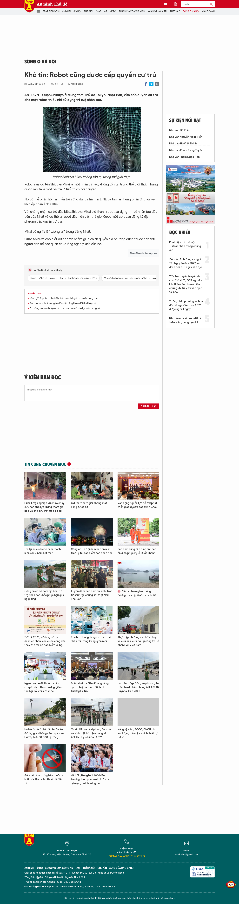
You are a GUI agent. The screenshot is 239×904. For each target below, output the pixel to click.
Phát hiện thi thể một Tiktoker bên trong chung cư (185, 246)
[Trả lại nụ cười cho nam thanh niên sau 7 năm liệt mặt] (45, 532)
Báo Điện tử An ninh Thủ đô (29, 6)
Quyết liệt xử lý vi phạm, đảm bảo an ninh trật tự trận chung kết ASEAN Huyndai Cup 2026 (91, 733)
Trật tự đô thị (51, 11)
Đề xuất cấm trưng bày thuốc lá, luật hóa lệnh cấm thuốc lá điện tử (44, 779)
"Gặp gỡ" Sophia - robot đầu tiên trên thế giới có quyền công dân (64, 298)
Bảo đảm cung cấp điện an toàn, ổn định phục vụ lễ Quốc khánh (137, 551)
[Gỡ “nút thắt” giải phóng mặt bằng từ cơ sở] (92, 486)
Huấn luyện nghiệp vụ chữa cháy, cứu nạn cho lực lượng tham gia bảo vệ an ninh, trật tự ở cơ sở (44, 507)
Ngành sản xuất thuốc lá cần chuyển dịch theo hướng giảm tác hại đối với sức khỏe (42, 687)
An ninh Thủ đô (52, 4)
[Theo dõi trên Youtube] (165, 4)
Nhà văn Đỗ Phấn (179, 130)
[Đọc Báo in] (177, 4)
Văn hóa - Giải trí (157, 11)
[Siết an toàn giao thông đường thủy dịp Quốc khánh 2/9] (138, 574)
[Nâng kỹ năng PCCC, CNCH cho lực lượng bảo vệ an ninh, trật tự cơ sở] (138, 712)
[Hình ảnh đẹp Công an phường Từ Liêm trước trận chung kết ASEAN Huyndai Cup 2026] (138, 666)
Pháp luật (101, 11)
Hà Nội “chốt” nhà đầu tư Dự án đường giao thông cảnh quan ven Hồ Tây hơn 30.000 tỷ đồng (44, 733)
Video (113, 11)
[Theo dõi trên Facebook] (161, 4)
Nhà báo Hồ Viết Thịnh (183, 143)
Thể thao (175, 11)
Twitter (151, 84)
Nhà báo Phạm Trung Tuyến (186, 150)
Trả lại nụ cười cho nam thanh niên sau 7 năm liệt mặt (42, 551)
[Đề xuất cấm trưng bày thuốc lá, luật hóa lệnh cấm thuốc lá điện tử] (45, 758)
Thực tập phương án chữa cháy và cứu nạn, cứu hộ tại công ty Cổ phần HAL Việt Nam (138, 641)
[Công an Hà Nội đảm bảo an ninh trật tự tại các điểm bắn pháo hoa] (92, 532)
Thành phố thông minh (132, 11)
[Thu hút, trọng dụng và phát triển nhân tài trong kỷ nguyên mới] (92, 620)
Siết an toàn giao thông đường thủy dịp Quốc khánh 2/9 (137, 593)
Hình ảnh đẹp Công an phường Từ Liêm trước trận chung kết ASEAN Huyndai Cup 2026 (138, 687)
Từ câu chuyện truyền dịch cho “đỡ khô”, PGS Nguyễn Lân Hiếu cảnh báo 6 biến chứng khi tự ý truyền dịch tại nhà (185, 284)
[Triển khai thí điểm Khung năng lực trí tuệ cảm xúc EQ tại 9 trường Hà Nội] (92, 666)
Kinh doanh (208, 11)
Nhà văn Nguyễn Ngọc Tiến (185, 137)
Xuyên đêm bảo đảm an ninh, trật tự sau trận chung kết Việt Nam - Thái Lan (91, 595)
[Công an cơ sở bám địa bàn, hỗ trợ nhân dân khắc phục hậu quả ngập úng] (45, 574)
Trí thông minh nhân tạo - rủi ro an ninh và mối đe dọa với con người (65, 308)
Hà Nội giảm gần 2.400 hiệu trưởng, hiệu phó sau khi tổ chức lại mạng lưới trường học (91, 779)
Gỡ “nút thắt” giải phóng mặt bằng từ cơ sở (89, 505)
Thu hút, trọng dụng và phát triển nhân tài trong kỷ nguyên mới (91, 639)
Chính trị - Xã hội (71, 11)
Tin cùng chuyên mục (45, 464)
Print (157, 84)
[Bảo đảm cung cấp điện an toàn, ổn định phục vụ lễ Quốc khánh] (138, 532)
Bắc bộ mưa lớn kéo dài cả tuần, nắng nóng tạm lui (185, 320)
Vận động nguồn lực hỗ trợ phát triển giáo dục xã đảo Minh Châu (137, 505)
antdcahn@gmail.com (187, 854)
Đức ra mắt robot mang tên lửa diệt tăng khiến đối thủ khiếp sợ (63, 303)
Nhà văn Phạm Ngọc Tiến (184, 157)
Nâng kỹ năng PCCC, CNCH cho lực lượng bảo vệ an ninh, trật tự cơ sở (138, 733)
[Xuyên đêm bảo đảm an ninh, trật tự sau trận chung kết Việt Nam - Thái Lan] (92, 574)
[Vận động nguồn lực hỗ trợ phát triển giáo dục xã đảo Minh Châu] (138, 486)
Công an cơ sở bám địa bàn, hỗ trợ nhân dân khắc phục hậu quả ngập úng (44, 595)
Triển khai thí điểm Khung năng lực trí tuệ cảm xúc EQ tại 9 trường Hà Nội (90, 687)
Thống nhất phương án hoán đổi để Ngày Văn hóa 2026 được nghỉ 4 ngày (186, 305)
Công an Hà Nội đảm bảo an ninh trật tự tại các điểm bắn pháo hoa (92, 551)
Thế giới (88, 11)
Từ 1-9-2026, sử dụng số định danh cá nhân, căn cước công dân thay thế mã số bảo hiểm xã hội (45, 641)
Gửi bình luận (148, 406)
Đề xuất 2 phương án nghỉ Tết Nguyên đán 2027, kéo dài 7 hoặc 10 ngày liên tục (185, 263)
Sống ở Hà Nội (191, 11)
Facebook (146, 84)
